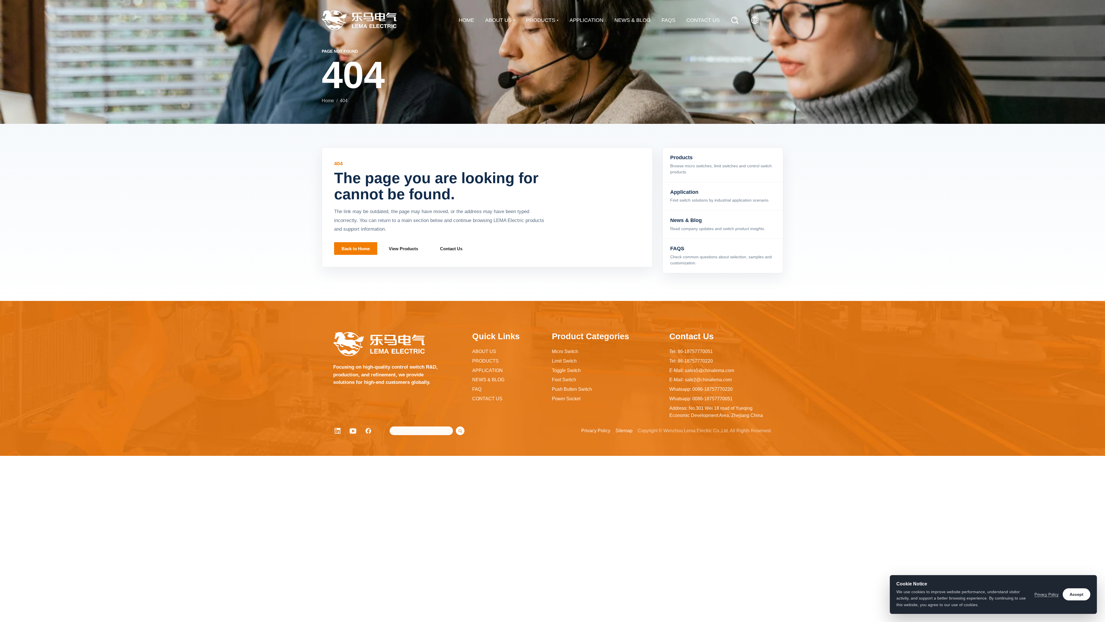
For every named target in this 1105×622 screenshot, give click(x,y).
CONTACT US (703, 20)
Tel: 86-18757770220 (691, 361)
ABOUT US (498, 20)
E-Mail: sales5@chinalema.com (701, 370)
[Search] (735, 20)
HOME (466, 20)
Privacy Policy (595, 430)
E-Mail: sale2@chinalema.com (700, 379)
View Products (403, 248)
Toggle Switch (566, 370)
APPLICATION (586, 20)
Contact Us (451, 248)
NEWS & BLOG (632, 20)
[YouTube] (353, 430)
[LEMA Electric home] (359, 20)
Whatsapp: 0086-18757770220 (701, 389)
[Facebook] (368, 430)
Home (328, 100)
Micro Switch (565, 351)
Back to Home (356, 248)
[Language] (755, 20)
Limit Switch (564, 361)
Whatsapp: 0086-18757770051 (701, 398)
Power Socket (566, 398)
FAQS (668, 20)
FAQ (476, 389)
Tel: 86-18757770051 (691, 351)
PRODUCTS (540, 20)
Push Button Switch (572, 389)
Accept (1076, 594)
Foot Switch (564, 379)
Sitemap (624, 430)
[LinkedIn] (337, 430)
